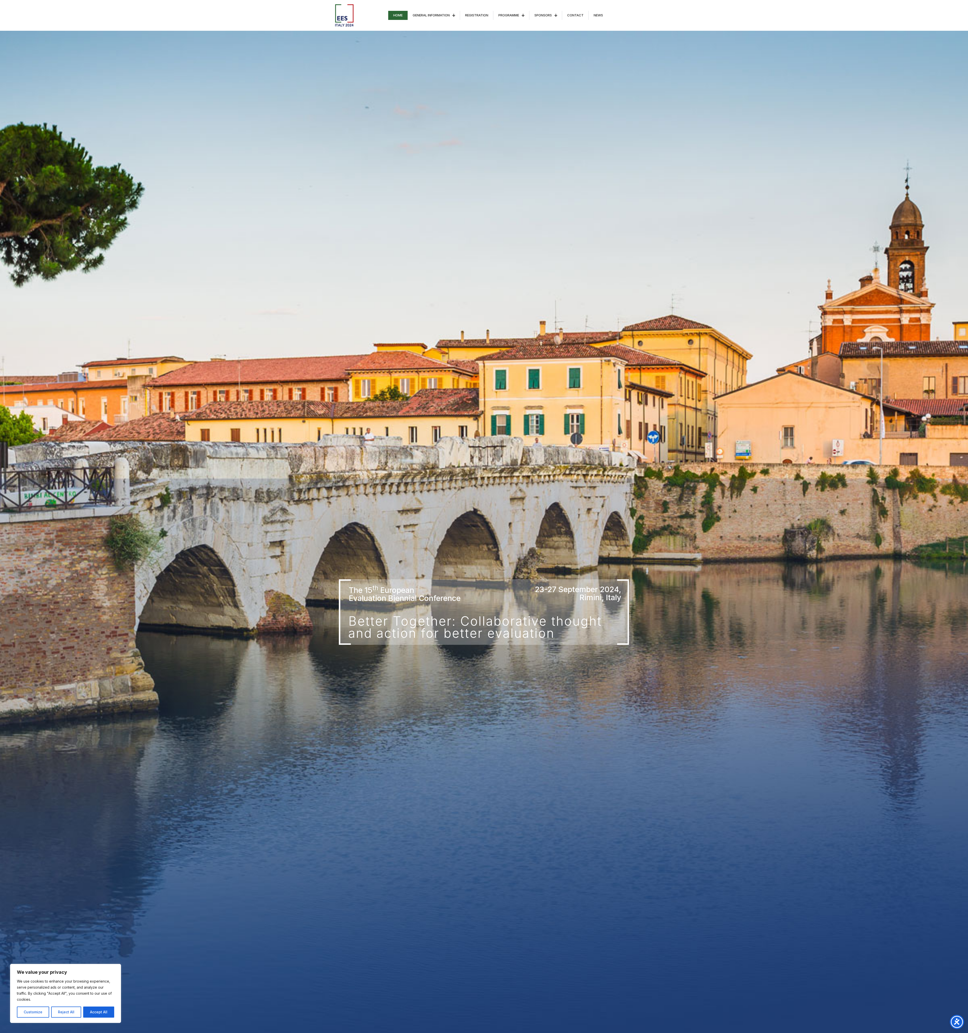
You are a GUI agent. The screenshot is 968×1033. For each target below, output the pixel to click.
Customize (33, 1012)
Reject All (66, 1012)
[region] (65, 993)
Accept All (98, 1012)
